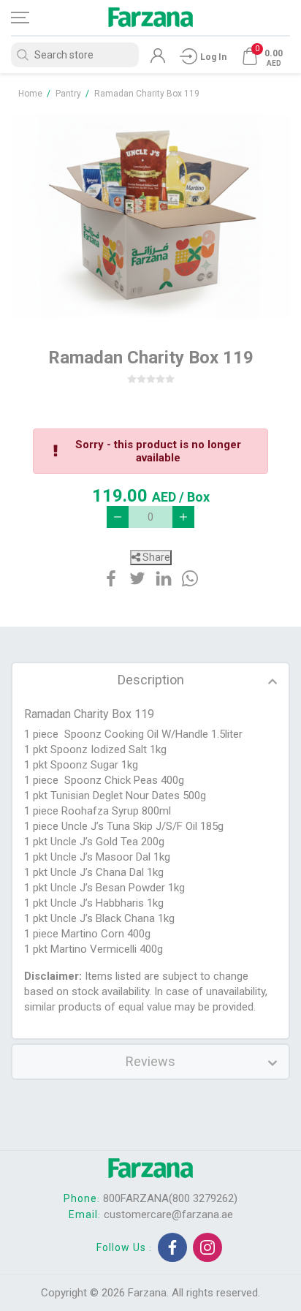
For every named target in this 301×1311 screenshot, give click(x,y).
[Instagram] (207, 1247)
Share (155, 557)
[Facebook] (172, 1247)
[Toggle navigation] (33, 18)
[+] (183, 517)
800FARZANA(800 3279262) (170, 1198)
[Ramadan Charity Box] (150, 216)
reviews (150, 1061)
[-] (118, 517)
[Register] (157, 59)
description (151, 679)
